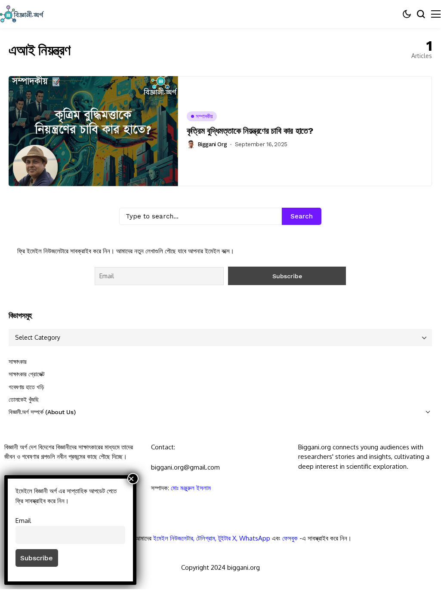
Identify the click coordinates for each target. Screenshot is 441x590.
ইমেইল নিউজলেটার (173, 538)
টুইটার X (227, 538)
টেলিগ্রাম (205, 538)
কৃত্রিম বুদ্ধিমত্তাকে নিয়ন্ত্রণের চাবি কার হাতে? (250, 131)
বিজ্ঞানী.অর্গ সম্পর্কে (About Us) (42, 412)
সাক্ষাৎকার (18, 361)
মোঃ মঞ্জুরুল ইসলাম (191, 488)
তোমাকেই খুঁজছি (24, 399)
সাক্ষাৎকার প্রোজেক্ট (27, 374)
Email (23, 520)
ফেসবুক (290, 538)
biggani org (212, 144)
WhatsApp (254, 538)
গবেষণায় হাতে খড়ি (26, 387)
